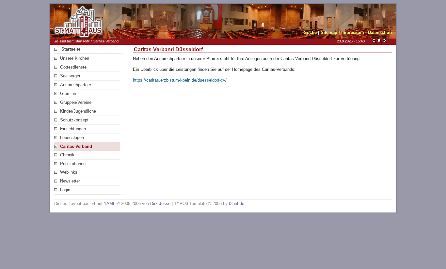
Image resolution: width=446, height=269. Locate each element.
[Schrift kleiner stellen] (385, 42)
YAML (109, 203)
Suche (310, 32)
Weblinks (68, 172)
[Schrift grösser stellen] (374, 42)
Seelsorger (70, 75)
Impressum (352, 32)
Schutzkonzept (74, 120)
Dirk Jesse (160, 203)
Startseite (82, 41)
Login (65, 189)
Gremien (68, 93)
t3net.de (236, 203)
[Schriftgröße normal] (379, 42)
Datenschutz (380, 32)
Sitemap (329, 32)
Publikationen (73, 163)
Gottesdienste (73, 67)
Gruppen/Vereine (75, 102)
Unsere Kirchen (74, 58)
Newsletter (70, 181)
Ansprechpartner (75, 84)
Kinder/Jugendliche (78, 111)
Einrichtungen (73, 128)
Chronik (67, 154)
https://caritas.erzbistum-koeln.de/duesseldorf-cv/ (180, 80)
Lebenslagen (72, 137)
